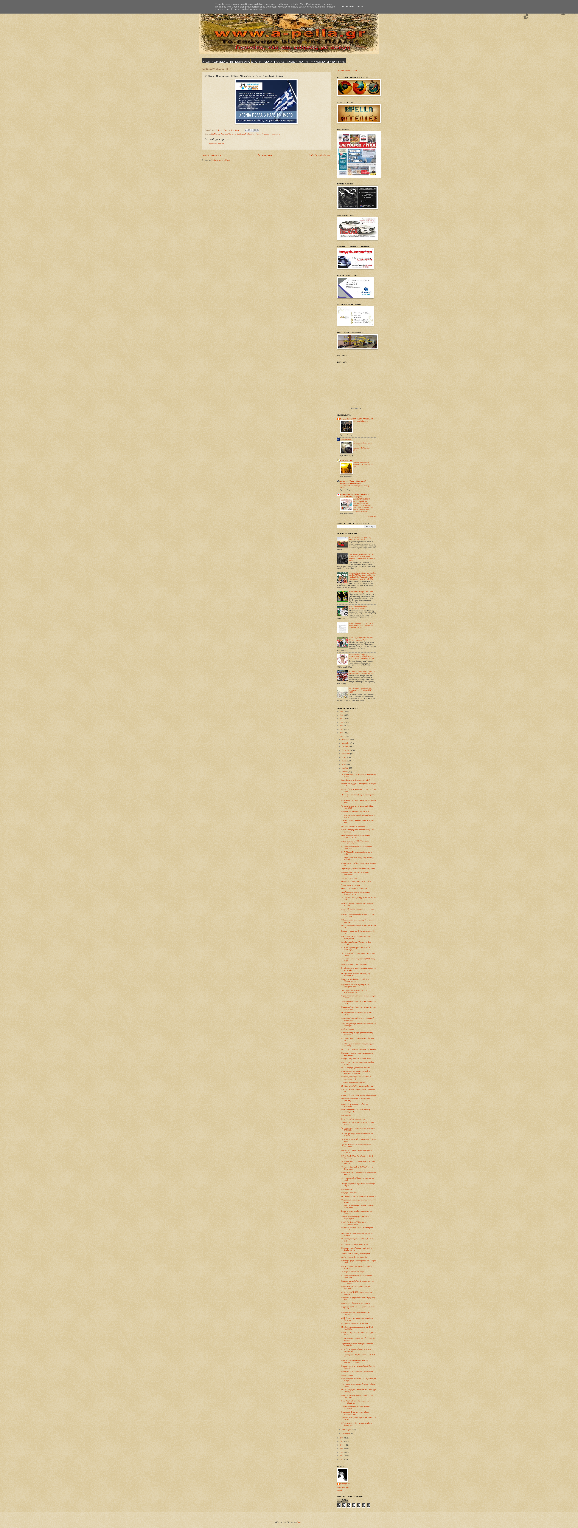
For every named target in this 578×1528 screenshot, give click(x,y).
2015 (342, 1448)
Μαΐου (344, 764)
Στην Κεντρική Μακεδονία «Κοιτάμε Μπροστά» (358, 869)
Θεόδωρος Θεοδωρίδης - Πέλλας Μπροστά (253, 134)
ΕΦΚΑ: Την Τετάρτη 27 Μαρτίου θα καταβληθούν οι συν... (353, 1223)
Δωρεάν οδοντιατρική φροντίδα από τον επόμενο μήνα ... (355, 1217)
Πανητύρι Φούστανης (360, 421)
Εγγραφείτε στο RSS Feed (347, 70)
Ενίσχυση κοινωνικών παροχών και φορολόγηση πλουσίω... (354, 1361)
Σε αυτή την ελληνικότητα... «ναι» (353, 1119)
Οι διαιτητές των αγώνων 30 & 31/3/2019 (356, 881)
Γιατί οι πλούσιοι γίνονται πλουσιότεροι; (355, 1257)
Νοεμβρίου (346, 743)
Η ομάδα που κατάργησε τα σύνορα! (354, 1323)
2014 (342, 1452)
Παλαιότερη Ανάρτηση (320, 155)
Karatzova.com (346, 460)
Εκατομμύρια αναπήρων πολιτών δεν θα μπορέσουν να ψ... (356, 1078)
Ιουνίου (344, 761)
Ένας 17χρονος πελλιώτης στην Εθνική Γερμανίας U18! (361, 639)
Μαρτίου (345, 772)
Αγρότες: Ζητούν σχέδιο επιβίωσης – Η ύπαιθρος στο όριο (363, 464)
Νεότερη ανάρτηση (211, 155)
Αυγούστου (346, 754)
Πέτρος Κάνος (345, 1484)
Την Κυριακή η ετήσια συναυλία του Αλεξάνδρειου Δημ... (354, 991)
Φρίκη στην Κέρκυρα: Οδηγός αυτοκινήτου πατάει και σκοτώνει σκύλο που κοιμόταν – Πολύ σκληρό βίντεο (362, 446)
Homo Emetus (346, 1189)
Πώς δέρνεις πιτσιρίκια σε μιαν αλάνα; (355, 1244)
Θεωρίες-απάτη (347, 1375)
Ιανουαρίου (346, 1433)
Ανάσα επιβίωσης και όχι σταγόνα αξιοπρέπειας (358, 1095)
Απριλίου (345, 768)
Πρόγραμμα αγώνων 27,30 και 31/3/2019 (356, 1058)
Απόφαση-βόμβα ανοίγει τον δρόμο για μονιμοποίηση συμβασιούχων (362, 672)
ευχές (234, 134)
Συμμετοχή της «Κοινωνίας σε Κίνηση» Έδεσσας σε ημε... (355, 980)
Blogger (299, 1522)
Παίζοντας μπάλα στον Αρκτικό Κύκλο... (355, 811)
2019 (342, 736)
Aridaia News (345, 440)
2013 (342, 1456)
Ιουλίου (344, 757)
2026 (342, 711)
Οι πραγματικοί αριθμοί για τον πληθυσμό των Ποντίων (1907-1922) (360, 690)
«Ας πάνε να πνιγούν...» (350, 878)
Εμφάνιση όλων (372, 516)
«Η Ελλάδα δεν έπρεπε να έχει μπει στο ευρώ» (358, 1196)
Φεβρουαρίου (347, 1430)
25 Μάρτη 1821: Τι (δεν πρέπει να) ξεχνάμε (357, 1086)
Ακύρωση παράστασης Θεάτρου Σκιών (355, 1303)
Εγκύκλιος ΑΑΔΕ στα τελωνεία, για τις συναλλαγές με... (354, 1402)
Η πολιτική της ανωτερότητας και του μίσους (357, 1371)
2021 (342, 729)
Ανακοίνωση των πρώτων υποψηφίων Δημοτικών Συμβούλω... (355, 1072)
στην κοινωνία (274, 134)
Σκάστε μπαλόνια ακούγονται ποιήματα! (355, 1253)
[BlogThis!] (249, 130)
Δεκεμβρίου (346, 739)
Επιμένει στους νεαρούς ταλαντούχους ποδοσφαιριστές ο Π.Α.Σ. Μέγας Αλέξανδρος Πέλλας (361, 657)
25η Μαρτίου (215, 134)
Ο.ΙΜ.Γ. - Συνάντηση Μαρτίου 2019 (354, 888)
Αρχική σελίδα (226, 134)
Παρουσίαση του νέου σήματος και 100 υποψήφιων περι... (355, 986)
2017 (342, 1441)
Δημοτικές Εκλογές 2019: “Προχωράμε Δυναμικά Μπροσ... (355, 842)
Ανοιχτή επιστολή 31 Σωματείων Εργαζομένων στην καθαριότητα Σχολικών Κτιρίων (361, 625)
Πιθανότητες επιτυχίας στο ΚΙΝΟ (361, 592)
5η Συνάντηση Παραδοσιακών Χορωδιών (356, 1068)
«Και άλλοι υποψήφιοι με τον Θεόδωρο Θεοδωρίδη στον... (355, 836)
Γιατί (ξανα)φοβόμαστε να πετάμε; (353, 826)
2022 (342, 726)
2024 (342, 719)
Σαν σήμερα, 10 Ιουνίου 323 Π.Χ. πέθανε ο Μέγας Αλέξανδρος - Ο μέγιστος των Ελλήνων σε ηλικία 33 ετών (362, 557)
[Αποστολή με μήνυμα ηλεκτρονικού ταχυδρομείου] (246, 130)
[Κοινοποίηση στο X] (252, 130)
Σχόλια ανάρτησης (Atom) (220, 160)
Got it (360, 7)
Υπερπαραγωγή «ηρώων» (351, 885)
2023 (342, 722)
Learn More (348, 7)
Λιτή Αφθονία (346, 1115)
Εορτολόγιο (356, 408)
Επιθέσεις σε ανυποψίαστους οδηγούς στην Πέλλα (360, 538)
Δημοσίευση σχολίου (216, 143)
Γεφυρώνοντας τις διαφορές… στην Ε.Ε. (355, 780)
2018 (342, 1438)
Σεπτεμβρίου (346, 750)
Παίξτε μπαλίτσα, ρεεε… (350, 1193)
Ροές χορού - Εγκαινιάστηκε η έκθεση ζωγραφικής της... (355, 1413)
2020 (342, 733)
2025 (342, 715)
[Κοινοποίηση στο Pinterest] (257, 130)
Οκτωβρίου (346, 746)
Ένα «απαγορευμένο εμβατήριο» (353, 1082)
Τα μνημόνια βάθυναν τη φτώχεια (353, 1272)
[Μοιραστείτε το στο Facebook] (254, 130)
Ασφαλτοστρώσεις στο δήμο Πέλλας (354, 964)
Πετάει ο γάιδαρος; (348, 1029)
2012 (342, 1459)
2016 (342, 1445)
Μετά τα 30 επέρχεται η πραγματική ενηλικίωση (358, 1049)
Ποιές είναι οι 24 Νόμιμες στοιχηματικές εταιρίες (358, 607)
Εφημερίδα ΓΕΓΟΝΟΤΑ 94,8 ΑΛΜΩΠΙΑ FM (356, 419)
